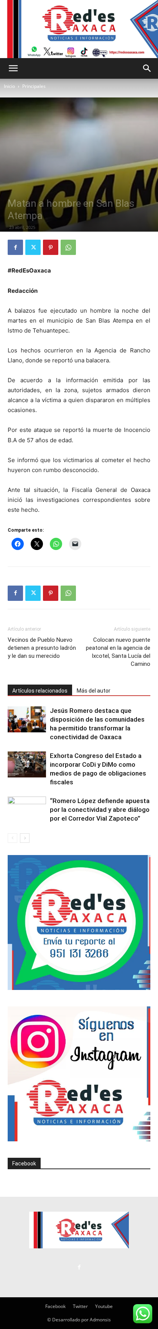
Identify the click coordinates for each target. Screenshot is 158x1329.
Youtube (104, 1306)
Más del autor (93, 691)
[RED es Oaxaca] (79, 29)
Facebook (24, 1163)
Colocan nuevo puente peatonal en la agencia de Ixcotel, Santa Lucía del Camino (118, 651)
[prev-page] (12, 838)
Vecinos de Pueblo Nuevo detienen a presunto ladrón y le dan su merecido (42, 647)
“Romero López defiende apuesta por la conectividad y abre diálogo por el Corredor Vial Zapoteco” (100, 809)
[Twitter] (33, 247)
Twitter (80, 1306)
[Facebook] (15, 247)
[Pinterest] (50, 247)
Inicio (9, 86)
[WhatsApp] (68, 247)
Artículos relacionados (39, 691)
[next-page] (25, 838)
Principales (34, 86)
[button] (13, 68)
